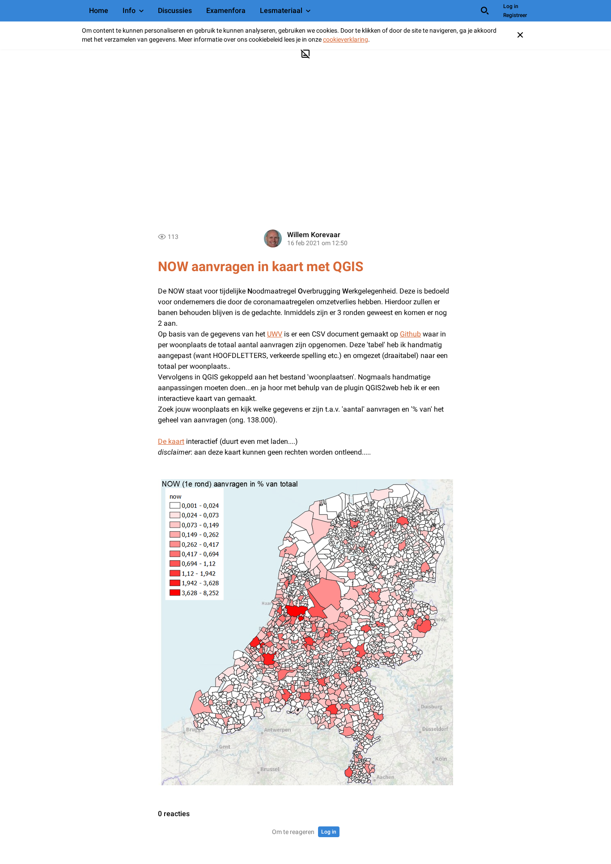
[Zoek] (485, 10)
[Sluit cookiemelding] (520, 35)
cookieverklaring (345, 39)
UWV (274, 334)
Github (410, 334)
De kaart (171, 441)
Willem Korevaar (313, 234)
